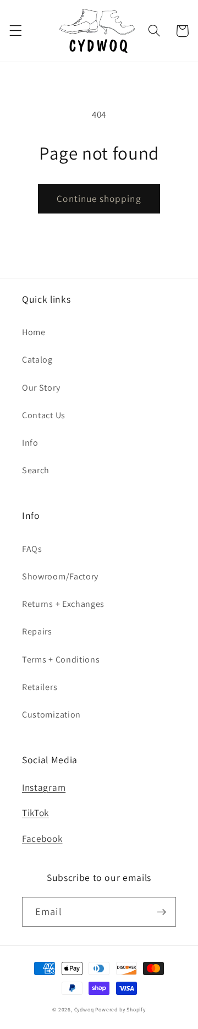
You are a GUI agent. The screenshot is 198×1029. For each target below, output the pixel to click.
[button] (16, 31)
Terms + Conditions (61, 659)
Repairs (37, 631)
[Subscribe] (161, 912)
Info (30, 442)
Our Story (41, 387)
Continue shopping (99, 198)
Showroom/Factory (60, 576)
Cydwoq (84, 1009)
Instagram (43, 787)
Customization (51, 714)
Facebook (42, 838)
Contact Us (43, 415)
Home (34, 332)
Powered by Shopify (120, 1009)
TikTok (35, 812)
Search (36, 470)
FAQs (32, 549)
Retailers (39, 687)
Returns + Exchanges (63, 604)
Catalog (37, 359)
